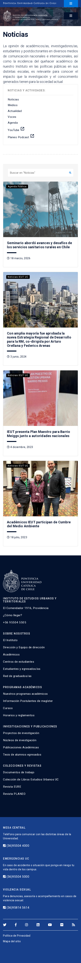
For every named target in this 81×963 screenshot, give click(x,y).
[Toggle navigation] (71, 3)
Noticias (13, 99)
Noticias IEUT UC (18, 277)
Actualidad (15, 111)
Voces (12, 117)
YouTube (16, 129)
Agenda (13, 122)
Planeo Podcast (21, 136)
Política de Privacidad (16, 935)
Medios (13, 105)
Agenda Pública (17, 186)
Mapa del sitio (12, 941)
